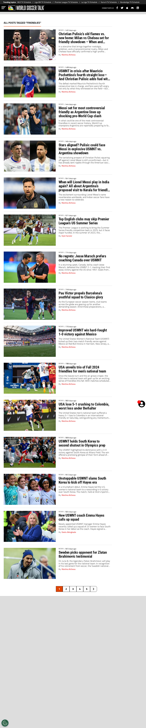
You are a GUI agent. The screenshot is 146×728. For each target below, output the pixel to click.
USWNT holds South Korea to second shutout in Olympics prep (82, 443)
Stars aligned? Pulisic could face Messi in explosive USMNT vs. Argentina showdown (82, 149)
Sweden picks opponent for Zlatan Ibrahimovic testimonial (83, 554)
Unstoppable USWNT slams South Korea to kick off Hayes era (82, 480)
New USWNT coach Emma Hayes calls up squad (81, 517)
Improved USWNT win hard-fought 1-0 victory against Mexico (83, 332)
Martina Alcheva (68, 54)
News (61, 30)
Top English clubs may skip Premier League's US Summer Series (84, 221)
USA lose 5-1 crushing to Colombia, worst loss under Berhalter (84, 406)
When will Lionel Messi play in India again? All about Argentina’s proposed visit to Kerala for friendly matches (84, 186)
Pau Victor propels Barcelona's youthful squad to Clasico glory (81, 295)
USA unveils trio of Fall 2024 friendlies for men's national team (82, 369)
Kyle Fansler (67, 235)
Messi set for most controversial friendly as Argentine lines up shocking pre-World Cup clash (82, 112)
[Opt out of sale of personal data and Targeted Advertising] (5, 723)
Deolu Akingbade (69, 532)
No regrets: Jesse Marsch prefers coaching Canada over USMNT (82, 258)
